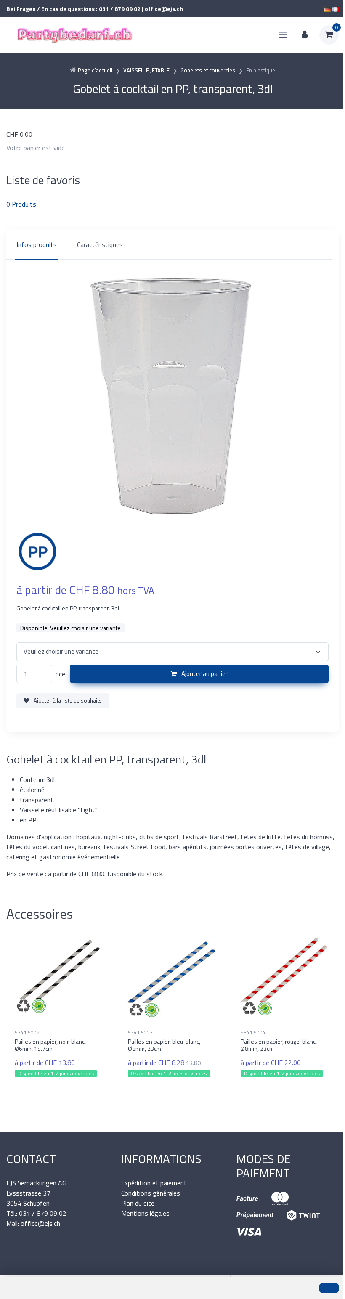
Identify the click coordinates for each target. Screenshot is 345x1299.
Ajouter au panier (204, 674)
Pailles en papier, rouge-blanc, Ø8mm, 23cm (279, 1045)
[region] (172, 244)
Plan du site (137, 1203)
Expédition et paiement (154, 1183)
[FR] (335, 8)
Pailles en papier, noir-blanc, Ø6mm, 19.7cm (50, 1045)
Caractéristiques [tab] (100, 244)
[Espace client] (304, 35)
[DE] (327, 8)
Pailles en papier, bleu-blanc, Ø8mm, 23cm (164, 1045)
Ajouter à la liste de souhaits (67, 700)
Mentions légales (145, 1213)
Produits (21, 204)
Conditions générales (150, 1193)
